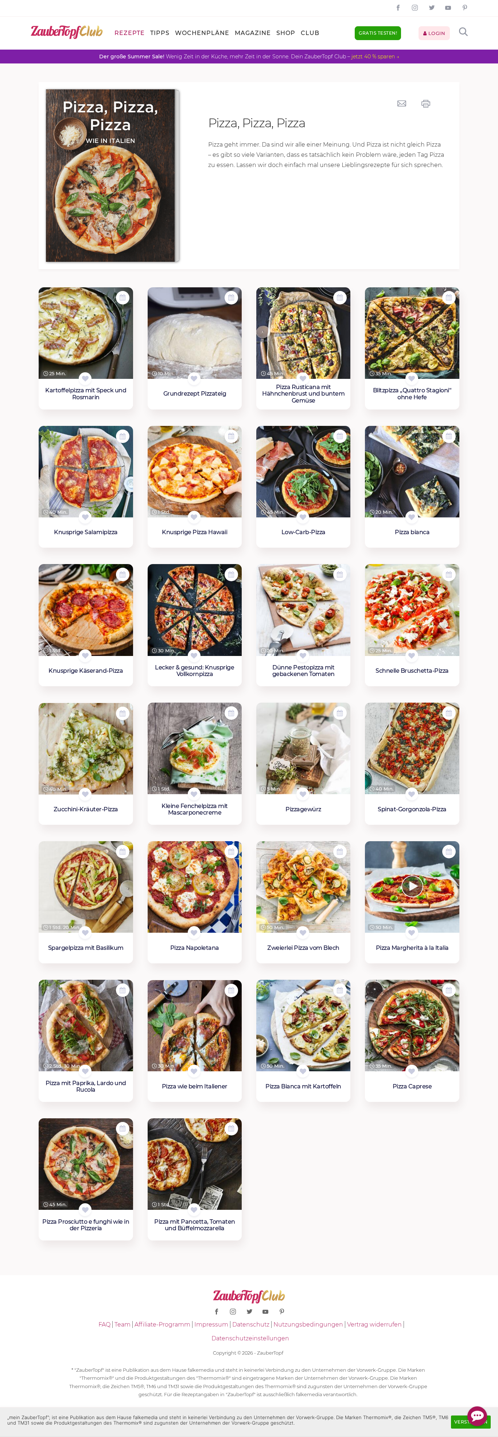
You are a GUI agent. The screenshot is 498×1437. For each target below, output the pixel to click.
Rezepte (129, 33)
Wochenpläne (202, 33)
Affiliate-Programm (162, 1324)
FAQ (104, 1324)
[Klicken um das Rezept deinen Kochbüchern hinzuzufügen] (85, 378)
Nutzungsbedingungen (308, 1324)
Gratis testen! (378, 33)
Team (122, 1324)
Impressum (211, 1324)
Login (436, 33)
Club (310, 33)
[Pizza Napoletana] (195, 887)
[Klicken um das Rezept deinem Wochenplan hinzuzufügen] (122, 297)
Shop (285, 33)
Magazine (253, 33)
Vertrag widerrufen (374, 1324)
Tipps (160, 33)
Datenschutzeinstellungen (250, 1338)
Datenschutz (250, 1324)
